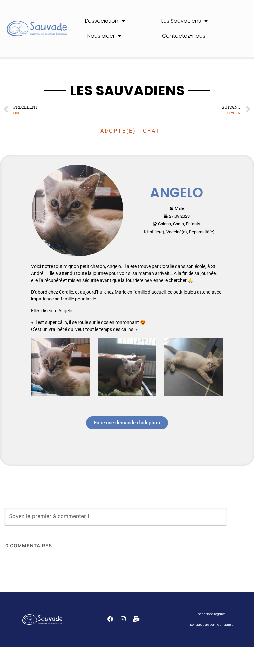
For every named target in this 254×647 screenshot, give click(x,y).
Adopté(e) (118, 131)
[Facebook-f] (110, 619)
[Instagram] (123, 619)
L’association (101, 20)
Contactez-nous (183, 36)
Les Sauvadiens (181, 20)
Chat (151, 131)
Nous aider (101, 36)
